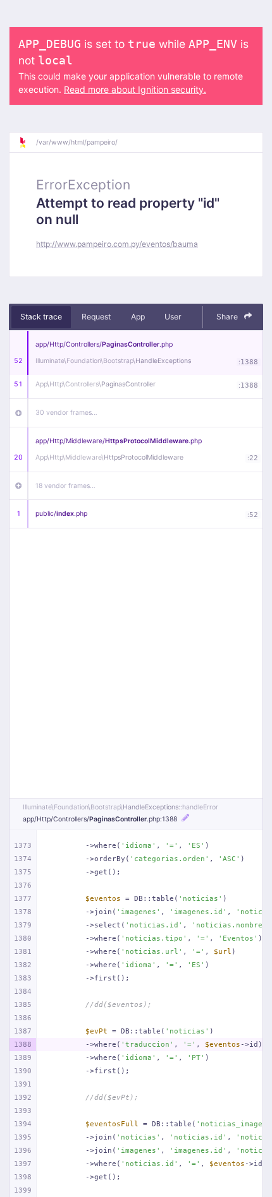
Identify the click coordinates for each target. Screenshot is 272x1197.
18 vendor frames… (65, 486)
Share (228, 316)
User (173, 316)
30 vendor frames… (66, 412)
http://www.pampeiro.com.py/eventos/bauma (117, 244)
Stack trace (41, 316)
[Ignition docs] (27, 142)
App (138, 316)
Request (96, 316)
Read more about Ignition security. (135, 89)
